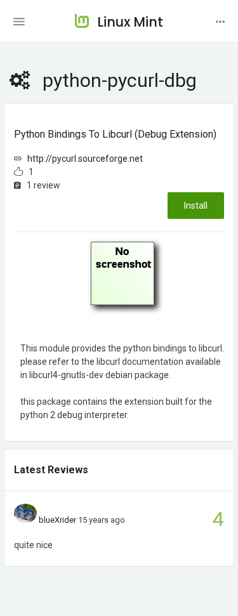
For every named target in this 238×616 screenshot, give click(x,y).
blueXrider (57, 520)
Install (196, 205)
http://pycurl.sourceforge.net (85, 159)
